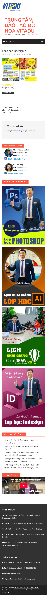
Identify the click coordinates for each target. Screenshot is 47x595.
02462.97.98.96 (34, 562)
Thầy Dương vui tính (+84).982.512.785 (21, 568)
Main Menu (10, 41)
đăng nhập (18, 131)
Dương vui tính (16, 573)
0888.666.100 (22, 170)
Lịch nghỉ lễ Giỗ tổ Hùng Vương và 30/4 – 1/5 (21, 440)
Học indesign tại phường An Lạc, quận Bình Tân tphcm (12, 110)
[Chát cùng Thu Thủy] (8, 167)
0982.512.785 (22, 152)
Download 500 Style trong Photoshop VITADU (22, 446)
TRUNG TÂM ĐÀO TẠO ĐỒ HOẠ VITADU (20, 25)
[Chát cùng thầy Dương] (8, 152)
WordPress (20, 590)
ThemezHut (6, 592)
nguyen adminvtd (25, 54)
